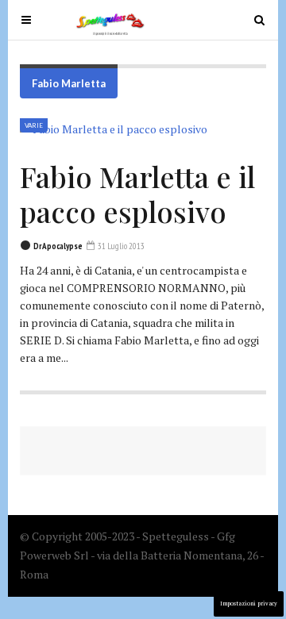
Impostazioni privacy (248, 603)
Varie (34, 125)
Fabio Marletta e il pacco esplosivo (137, 193)
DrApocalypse (58, 246)
